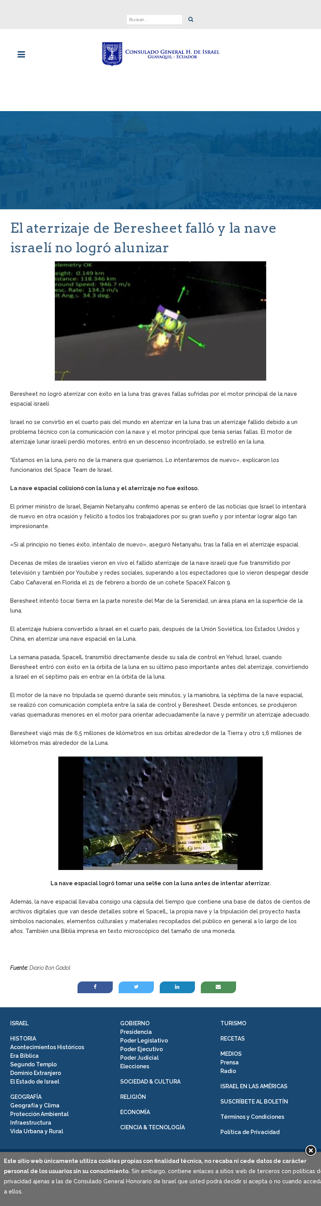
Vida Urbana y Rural (36, 1131)
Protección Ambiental (39, 1114)
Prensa (229, 1062)
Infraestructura (30, 1123)
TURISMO (233, 1023)
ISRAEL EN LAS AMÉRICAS (253, 1086)
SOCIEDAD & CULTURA (150, 1081)
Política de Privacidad (250, 1132)
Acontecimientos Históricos (47, 1047)
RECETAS (232, 1038)
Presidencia (136, 1032)
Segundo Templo (33, 1064)
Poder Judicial (139, 1058)
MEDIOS (231, 1054)
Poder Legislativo (144, 1040)
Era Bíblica (24, 1056)
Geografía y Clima (35, 1105)
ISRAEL (19, 1023)
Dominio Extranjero (35, 1073)
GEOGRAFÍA (25, 1097)
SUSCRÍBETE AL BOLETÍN (254, 1101)
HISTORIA (23, 1038)
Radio (228, 1071)
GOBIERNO (135, 1023)
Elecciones (134, 1066)
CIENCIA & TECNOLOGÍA (152, 1127)
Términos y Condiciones (252, 1117)
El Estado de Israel (34, 1081)
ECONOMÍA (135, 1112)
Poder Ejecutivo (141, 1049)
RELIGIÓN (133, 1097)
